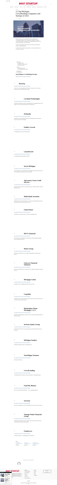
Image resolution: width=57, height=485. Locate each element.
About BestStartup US (27, 471)
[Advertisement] (28, 56)
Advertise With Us (27, 472)
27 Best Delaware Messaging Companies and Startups (7, 479)
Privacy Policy (26, 476)
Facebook (25, 101)
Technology (35, 475)
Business (35, 471)
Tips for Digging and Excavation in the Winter (7, 474)
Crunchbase (24, 76)
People (35, 472)
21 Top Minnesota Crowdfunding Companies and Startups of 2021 (36, 443)
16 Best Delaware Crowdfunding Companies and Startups (19, 443)
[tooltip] (6, 1)
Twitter (22, 101)
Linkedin (28, 101)
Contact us (26, 475)
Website (19, 101)
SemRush (29, 76)
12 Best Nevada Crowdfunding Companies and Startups (27, 443)
